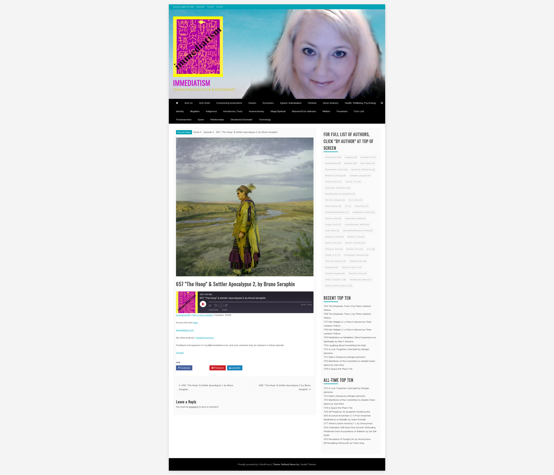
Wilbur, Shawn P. (335, 279)
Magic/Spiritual (278, 111)
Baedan (351, 163)
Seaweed (331, 267)
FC (348, 206)
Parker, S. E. (332, 255)
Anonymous (333, 157)
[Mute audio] (210, 305)
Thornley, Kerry (357, 273)
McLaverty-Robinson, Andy (357, 230)
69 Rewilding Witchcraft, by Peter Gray (344, 443)
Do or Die (356, 200)
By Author (201, 7)
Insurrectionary (256, 111)
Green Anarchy (330, 102)
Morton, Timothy (355, 243)
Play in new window (202, 315)
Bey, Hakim (368, 163)
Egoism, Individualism (291, 102)
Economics (268, 102)
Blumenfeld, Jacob (336, 169)
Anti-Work (204, 102)
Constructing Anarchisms (229, 102)
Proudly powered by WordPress (254, 464)
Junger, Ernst (333, 224)
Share (224, 310)
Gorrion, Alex (333, 218)
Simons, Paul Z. (351, 267)
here (195, 322)
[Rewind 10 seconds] (215, 305)
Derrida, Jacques (335, 200)
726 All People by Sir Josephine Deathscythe (347, 411)
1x (221, 305)
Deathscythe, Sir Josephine (340, 194)
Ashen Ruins (333, 163)
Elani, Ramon (333, 206)
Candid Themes (308, 464)
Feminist (312, 102)
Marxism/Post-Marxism (304, 111)
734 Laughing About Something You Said (345, 345)
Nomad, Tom (355, 249)
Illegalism (195, 111)
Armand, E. (368, 157)
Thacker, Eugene (335, 273)
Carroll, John (333, 182)
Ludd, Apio (332, 230)
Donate (210, 7)
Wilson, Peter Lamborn (338, 286)
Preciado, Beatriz (335, 261)
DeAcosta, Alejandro (337, 188)
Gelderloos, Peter (364, 212)
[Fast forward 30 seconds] (227, 305)
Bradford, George (335, 175)
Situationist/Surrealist (241, 119)
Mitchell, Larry (356, 237)
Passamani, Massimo (356, 255)
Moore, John (333, 243)
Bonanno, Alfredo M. (363, 169)
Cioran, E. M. (353, 182)
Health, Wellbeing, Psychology (360, 102)
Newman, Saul (333, 249)
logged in (193, 406)
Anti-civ (189, 102)
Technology (265, 119)
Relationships (217, 119)
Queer (201, 119)
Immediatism (191, 82)
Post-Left (359, 111)
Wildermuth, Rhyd (360, 279)
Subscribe (213, 310)
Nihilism (326, 111)
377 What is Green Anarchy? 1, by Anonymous (348, 423)
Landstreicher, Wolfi (357, 224)
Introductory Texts (233, 111)
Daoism (252, 102)
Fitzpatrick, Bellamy (337, 212)
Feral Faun (361, 206)
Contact (219, 7)
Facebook (184, 367)
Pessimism (342, 111)
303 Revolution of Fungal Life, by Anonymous (347, 439)
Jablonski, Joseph (355, 218)
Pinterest (219, 367)
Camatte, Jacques (360, 175)
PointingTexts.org (204, 337)
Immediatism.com (185, 330)
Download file (183, 315)
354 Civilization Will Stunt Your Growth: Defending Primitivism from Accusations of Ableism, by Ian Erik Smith (350, 431)
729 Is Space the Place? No (338, 368)
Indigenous (211, 111)
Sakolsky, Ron (358, 261)
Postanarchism (183, 119)
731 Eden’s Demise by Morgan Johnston (344, 357)
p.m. (371, 249)
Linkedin (235, 367)
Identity (180, 111)
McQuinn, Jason (334, 237)
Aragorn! (351, 157)
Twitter (202, 367)
